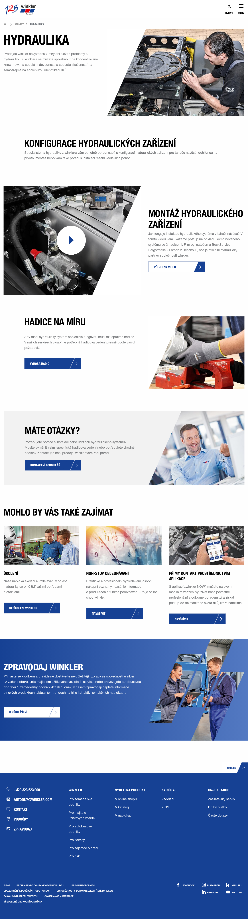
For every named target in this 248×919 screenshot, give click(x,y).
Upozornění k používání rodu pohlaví (27, 890)
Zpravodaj (23, 829)
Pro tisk (74, 856)
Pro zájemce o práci (83, 848)
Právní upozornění (83, 885)
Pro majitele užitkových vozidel (82, 815)
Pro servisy (77, 840)
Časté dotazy (218, 815)
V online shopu (126, 799)
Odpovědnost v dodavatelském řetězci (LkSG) (85, 890)
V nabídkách (124, 815)
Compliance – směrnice (59, 896)
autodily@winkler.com (33, 799)
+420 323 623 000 (27, 789)
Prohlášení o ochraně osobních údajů (41, 885)
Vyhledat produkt (130, 790)
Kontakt (20, 809)
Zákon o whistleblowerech (21, 896)
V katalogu (123, 807)
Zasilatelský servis (221, 799)
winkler (75, 790)
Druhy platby (217, 807)
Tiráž (7, 885)
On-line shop (218, 790)
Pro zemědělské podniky (80, 802)
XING (165, 807)
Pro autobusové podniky (80, 829)
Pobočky (21, 819)
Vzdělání (168, 799)
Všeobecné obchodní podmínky (23, 901)
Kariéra (168, 790)
